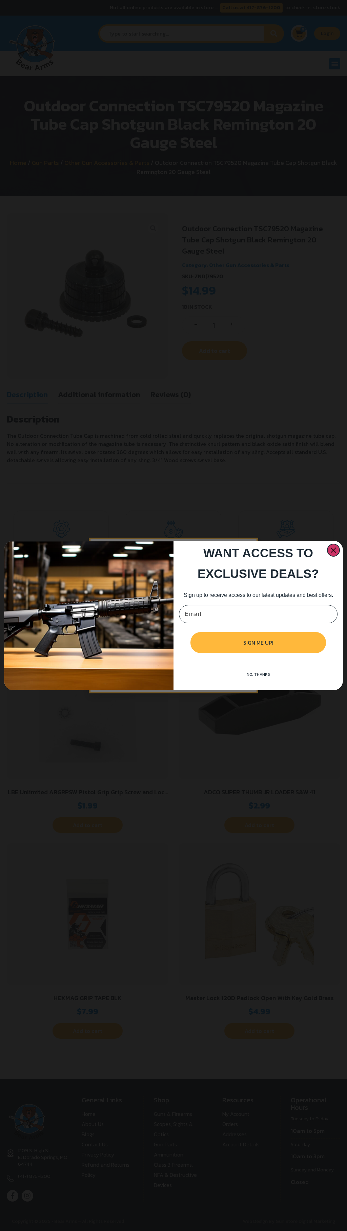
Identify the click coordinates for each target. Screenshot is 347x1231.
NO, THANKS (258, 674)
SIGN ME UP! (258, 643)
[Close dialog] (333, 550)
